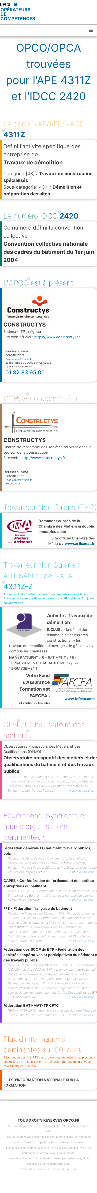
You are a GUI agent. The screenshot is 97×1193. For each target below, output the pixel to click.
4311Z (14, 134)
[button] (91, 30)
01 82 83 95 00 (25, 372)
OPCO (5, 4)
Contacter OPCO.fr (54, 1126)
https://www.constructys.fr (57, 337)
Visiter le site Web (81, 790)
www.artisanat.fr (80, 543)
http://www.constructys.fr (43, 457)
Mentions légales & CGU (23, 1126)
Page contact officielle (18, 359)
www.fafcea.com (80, 698)
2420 (69, 216)
